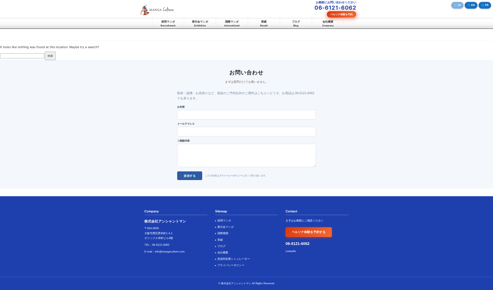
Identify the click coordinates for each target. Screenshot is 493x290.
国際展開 (222, 233)
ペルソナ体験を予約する (309, 232)
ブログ (296, 23)
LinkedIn (291, 251)
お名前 (181, 106)
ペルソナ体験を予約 (341, 14)
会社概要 (328, 23)
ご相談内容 (183, 140)
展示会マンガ (200, 23)
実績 (264, 23)
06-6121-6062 (160, 244)
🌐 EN (471, 5)
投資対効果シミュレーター (233, 258)
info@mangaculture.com (170, 251)
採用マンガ (168, 23)
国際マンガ (232, 23)
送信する (190, 175)
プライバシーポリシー (230, 175)
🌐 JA (457, 5)
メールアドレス (186, 123)
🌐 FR (484, 5)
